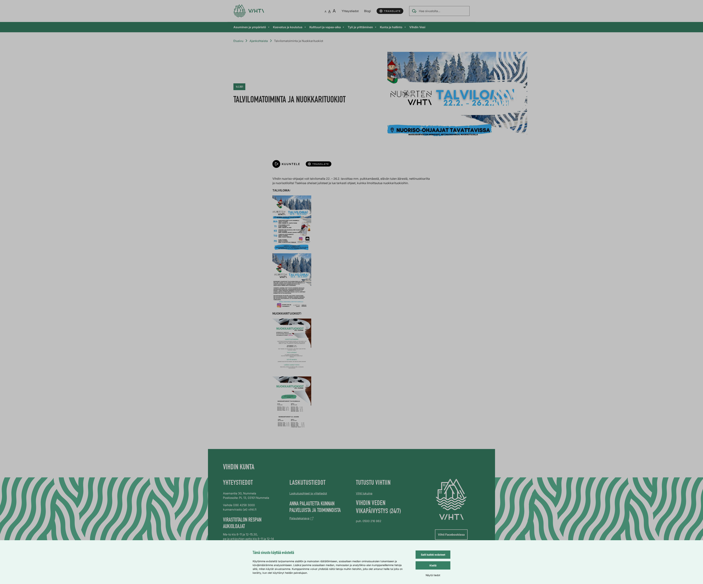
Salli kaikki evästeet (433, 554)
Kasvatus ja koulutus (287, 27)
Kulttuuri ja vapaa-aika (325, 27)
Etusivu (238, 41)
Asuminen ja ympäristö (249, 27)
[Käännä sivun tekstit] (390, 11)
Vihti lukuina (364, 493)
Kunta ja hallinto (391, 27)
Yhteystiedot (350, 11)
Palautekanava (299, 518)
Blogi (367, 11)
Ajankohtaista (259, 41)
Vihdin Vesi (417, 27)
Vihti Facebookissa (451, 534)
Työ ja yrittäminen (360, 27)
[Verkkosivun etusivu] (248, 10)
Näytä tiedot (433, 575)
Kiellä (432, 565)
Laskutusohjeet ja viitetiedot (308, 493)
